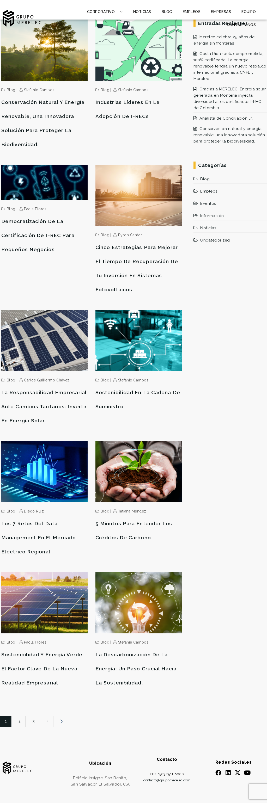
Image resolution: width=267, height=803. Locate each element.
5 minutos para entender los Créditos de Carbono (133, 530)
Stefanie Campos (39, 90)
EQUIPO (248, 12)
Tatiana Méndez (132, 511)
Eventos (208, 203)
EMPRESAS (221, 12)
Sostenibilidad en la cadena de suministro (137, 399)
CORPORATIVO (101, 12)
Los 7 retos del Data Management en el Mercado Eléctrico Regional (38, 537)
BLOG (167, 12)
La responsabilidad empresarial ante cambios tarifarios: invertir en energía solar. (44, 406)
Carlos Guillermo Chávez (47, 380)
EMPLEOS (192, 12)
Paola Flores (35, 209)
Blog (11, 90)
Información (212, 215)
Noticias (208, 228)
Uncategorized (215, 240)
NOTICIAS (142, 12)
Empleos (208, 191)
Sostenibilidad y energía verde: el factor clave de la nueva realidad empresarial (42, 668)
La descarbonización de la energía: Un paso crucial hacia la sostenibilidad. (136, 668)
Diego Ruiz (34, 511)
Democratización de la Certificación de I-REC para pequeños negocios (38, 235)
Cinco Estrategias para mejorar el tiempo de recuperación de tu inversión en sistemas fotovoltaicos (136, 268)
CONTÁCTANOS (241, 25)
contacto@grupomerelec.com (167, 780)
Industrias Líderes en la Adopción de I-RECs (127, 109)
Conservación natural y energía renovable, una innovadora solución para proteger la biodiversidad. (42, 123)
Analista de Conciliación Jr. (226, 118)
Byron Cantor (130, 235)
